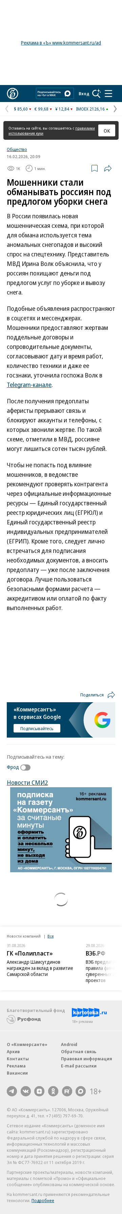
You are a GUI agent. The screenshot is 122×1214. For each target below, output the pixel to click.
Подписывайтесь (37, 728)
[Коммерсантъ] (12, 93)
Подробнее (43, 1200)
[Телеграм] (12, 1091)
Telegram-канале (29, 385)
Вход (84, 93)
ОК (107, 130)
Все (50, 936)
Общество (17, 149)
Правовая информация (86, 1059)
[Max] (81, 1091)
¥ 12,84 (62, 109)
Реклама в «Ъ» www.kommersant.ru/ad (61, 42)
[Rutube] (67, 1091)
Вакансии (17, 1073)
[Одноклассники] (53, 1091)
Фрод (13, 766)
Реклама (16, 1066)
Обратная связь (78, 1051)
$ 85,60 (21, 109)
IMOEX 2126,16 (90, 109)
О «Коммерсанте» (27, 1044)
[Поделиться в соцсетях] (108, 168)
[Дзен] (39, 1091)
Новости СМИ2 (27, 782)
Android (69, 1044)
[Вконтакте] (26, 1091)
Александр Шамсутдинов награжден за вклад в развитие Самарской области (40, 968)
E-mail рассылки (79, 1066)
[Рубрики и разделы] (108, 93)
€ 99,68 (41, 109)
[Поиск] (97, 93)
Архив (13, 1051)
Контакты (18, 1059)
